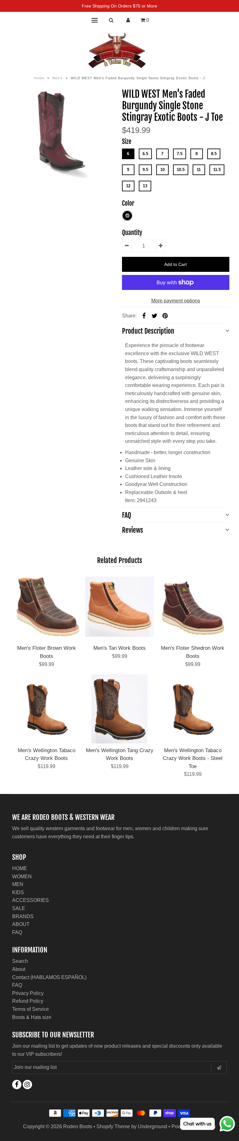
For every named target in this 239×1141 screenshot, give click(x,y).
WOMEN (22, 876)
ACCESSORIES (30, 900)
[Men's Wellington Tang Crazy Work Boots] (119, 708)
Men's (57, 78)
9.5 (145, 169)
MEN (17, 884)
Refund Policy (27, 1001)
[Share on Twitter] (154, 315)
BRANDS (23, 916)
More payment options (175, 300)
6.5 (145, 153)
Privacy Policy (28, 993)
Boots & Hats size (31, 1017)
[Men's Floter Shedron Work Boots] (192, 606)
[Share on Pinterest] (165, 315)
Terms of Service (30, 1009)
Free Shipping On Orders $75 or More (119, 5)
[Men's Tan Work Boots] (119, 606)
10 (162, 169)
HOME (19, 868)
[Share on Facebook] (144, 315)
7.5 (179, 153)
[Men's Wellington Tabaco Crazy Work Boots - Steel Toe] (192, 708)
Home (39, 78)
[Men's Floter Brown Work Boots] (46, 606)
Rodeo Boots (77, 1126)
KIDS (18, 892)
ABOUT (21, 924)
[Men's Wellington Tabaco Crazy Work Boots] (46, 708)
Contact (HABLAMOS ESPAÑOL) (49, 977)
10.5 (181, 169)
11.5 (217, 169)
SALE (18, 908)
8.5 (214, 153)
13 (145, 186)
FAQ (17, 932)
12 (128, 186)
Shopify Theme (113, 1126)
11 (199, 169)
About (18, 969)
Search (20, 961)
